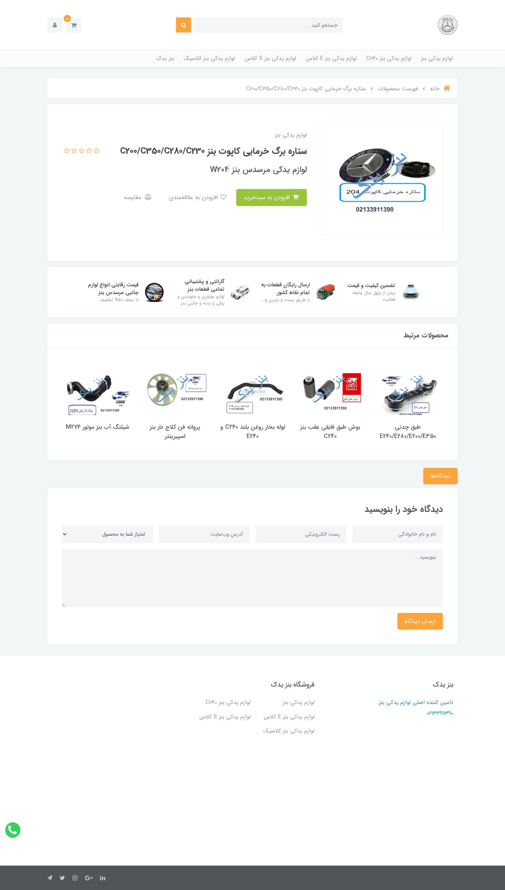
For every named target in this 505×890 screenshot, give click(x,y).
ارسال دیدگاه (420, 621)
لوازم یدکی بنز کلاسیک (209, 58)
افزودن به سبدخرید (268, 197)
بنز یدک (165, 58)
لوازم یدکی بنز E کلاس (331, 58)
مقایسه (133, 197)
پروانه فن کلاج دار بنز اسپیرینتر (175, 431)
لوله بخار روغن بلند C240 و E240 (252, 431)
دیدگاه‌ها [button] (440, 476)
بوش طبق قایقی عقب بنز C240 (330, 431)
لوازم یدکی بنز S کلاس (270, 58)
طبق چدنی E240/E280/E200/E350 (408, 431)
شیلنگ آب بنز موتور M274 (97, 427)
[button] (73, 25)
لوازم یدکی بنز (437, 58)
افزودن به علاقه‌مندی (194, 197)
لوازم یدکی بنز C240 (388, 58)
